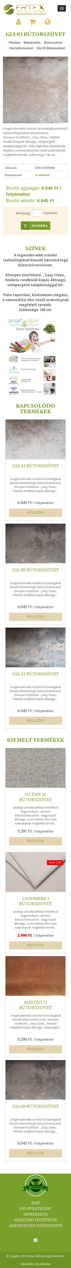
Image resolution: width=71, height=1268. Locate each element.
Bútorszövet (53, 42)
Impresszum (35, 1214)
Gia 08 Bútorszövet (35, 570)
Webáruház (31, 42)
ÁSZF (35, 1203)
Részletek (35, 512)
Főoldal (14, 42)
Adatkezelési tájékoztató (35, 1225)
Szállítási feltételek (35, 1219)
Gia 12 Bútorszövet (35, 674)
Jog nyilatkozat (35, 1208)
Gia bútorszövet (21, 48)
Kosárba (39, 226)
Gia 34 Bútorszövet (35, 466)
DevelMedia (42, 1264)
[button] (18, 22)
